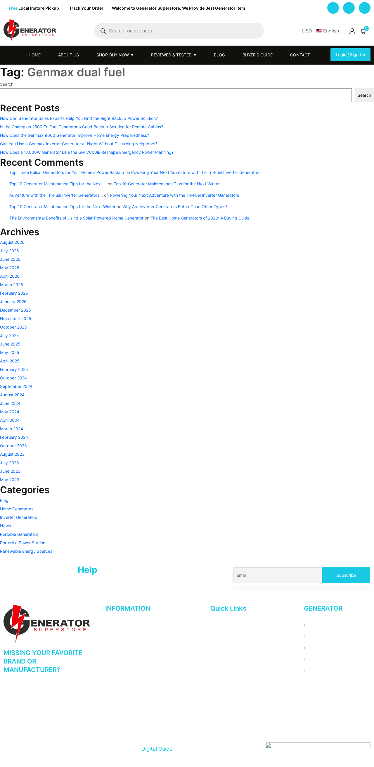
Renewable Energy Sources (26, 551)
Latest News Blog (227, 681)
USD (307, 31)
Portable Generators (19, 534)
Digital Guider (157, 749)
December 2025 (15, 310)
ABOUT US (68, 54)
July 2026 (9, 250)
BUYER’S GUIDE (257, 54)
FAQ (214, 670)
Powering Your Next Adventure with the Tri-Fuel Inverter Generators (195, 172)
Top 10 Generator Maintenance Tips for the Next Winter (167, 183)
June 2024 (10, 403)
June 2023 (10, 471)
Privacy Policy (223, 659)
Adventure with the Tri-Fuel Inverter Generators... (56, 195)
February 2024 (14, 437)
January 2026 (13, 301)
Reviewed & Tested (123, 647)
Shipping (218, 693)
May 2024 (9, 411)
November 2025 (15, 318)
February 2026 (14, 293)
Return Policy (223, 636)
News (5, 525)
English (331, 31)
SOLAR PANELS (322, 670)
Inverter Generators (18, 517)
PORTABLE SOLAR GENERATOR (337, 659)
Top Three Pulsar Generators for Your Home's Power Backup (66, 172)
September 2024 (16, 386)
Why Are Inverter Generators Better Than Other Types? (174, 206)
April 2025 (10, 360)
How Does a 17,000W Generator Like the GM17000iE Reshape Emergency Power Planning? (87, 152)
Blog (219, 54)
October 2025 (13, 326)
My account (221, 624)
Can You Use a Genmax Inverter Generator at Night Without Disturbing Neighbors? (78, 143)
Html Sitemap (118, 693)
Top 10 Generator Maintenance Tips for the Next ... (58, 183)
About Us (114, 636)
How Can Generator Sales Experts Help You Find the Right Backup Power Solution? (79, 118)
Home (34, 54)
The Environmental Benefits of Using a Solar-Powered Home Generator (76, 217)
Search (6, 84)
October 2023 (13, 445)
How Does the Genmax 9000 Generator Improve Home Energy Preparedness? (74, 135)
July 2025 (9, 335)
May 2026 (9, 267)
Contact (299, 54)
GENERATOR (319, 647)
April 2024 (10, 420)
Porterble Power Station (22, 542)
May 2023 (9, 479)
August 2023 (12, 454)
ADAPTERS (317, 636)
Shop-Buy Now (119, 670)
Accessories (318, 624)
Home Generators (16, 508)
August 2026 (12, 242)
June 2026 (10, 259)
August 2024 (12, 394)
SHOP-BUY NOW (112, 54)
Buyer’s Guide (118, 681)
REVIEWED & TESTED (171, 54)
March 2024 (11, 428)
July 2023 (9, 462)
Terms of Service (226, 647)
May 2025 (9, 352)
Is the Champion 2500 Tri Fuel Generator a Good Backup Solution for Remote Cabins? (81, 126)
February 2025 (14, 369)
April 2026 (10, 276)
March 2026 (11, 284)
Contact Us (116, 659)
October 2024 (13, 377)
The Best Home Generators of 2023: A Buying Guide (200, 217)
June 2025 (10, 343)
